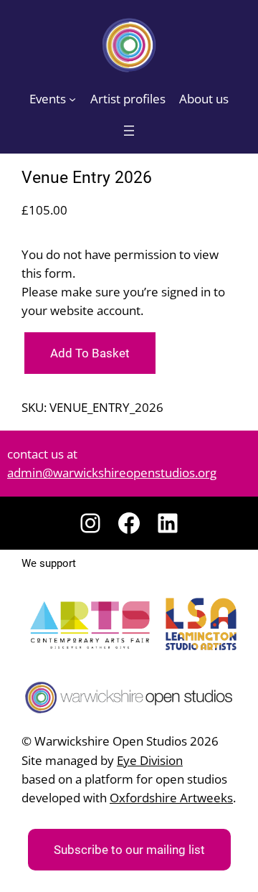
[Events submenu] (72, 99)
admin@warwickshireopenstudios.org (111, 472)
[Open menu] (129, 130)
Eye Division (150, 760)
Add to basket (90, 353)
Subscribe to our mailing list (129, 849)
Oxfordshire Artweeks (171, 797)
